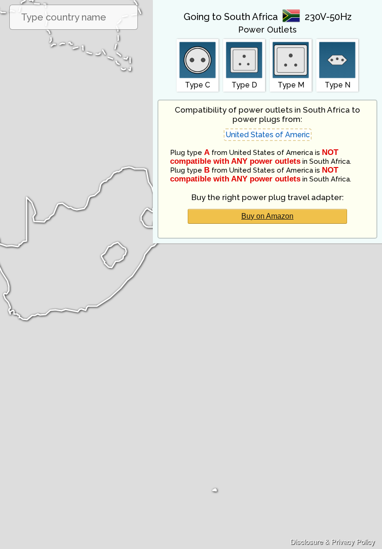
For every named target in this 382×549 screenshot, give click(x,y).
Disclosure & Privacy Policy (332, 541)
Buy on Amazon (267, 216)
